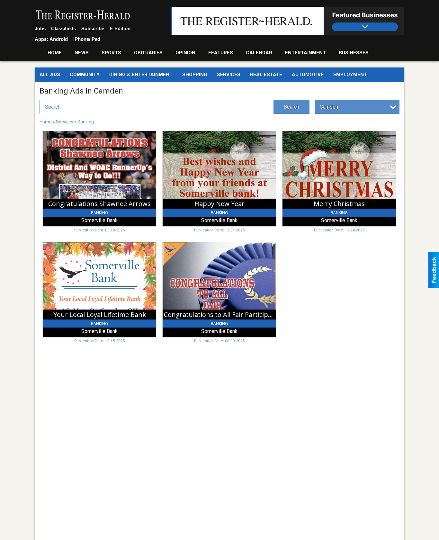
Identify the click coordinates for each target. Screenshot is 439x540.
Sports (111, 53)
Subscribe (92, 28)
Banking (85, 121)
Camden (329, 107)
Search (291, 107)
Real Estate (266, 74)
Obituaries (148, 53)
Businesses (354, 53)
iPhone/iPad (86, 39)
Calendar (259, 53)
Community (85, 74)
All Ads (50, 74)
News (82, 53)
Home (55, 53)
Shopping (194, 74)
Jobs (40, 28)
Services (228, 74)
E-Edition (120, 28)
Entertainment (305, 53)
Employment (350, 74)
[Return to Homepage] (83, 15)
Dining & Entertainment (141, 74)
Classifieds (63, 28)
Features (220, 53)
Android (58, 39)
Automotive (308, 74)
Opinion (185, 53)
